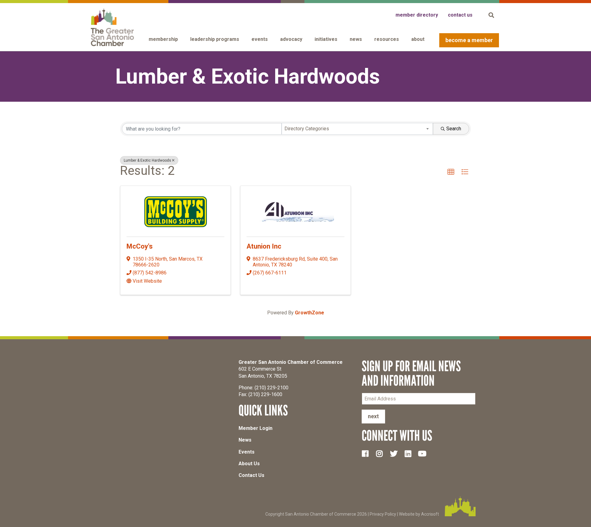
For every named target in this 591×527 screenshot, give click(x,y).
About (417, 39)
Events (259, 39)
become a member (469, 40)
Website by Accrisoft (419, 513)
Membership (163, 39)
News (356, 39)
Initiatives (326, 39)
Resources (386, 39)
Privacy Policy (383, 513)
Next (373, 416)
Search (453, 129)
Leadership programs (214, 39)
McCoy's (140, 246)
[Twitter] (396, 453)
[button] (451, 172)
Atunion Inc (264, 246)
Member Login (255, 428)
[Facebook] (367, 453)
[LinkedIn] (410, 453)
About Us (249, 463)
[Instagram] (382, 453)
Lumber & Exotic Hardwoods (147, 160)
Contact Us (251, 475)
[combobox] (357, 129)
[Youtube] (425, 453)
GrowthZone (309, 313)
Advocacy (291, 39)
